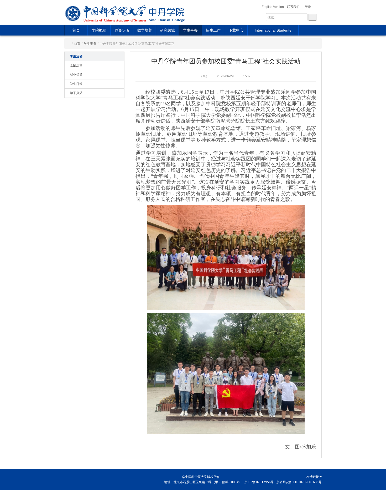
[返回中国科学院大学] (106, 12)
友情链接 (312, 477)
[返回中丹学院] (167, 12)
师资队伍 (121, 30)
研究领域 (167, 30)
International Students (273, 30)
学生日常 (76, 84)
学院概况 (99, 30)
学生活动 (76, 56)
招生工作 (213, 30)
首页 (76, 30)
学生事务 (190, 30)
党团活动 (76, 65)
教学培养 (144, 30)
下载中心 (236, 30)
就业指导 (76, 75)
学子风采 (76, 93)
